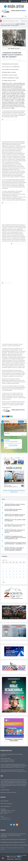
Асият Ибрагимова (11, 58)
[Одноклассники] (4, 416)
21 (16, 574)
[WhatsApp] (10, 416)
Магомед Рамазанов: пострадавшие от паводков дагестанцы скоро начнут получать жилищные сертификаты (14, 549)
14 (16, 571)
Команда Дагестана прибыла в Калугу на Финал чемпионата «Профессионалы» (15, 515)
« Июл (3, 582)
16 (23, 571)
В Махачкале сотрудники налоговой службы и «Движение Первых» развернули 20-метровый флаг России (15, 537)
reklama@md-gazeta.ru (6, 819)
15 (20, 571)
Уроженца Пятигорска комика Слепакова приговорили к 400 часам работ (15, 505)
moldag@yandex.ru (5, 817)
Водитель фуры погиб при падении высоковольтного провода (13, 510)
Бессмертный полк (18, 59)
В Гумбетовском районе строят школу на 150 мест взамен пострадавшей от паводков (15, 531)
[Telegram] (12, 416)
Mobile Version (18, 859)
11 (6, 571)
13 (13, 571)
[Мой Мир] (6, 416)
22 (20, 574)
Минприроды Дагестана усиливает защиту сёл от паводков (15, 520)
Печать (20, 61)
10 (3, 571)
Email (25, 61)
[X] (8, 416)
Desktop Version (10, 859)
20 (13, 574)
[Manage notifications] (3, 858)
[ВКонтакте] (3, 416)
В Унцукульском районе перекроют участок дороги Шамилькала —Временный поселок (15, 543)
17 (3, 574)
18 (6, 574)
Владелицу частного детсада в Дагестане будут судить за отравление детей (15, 525)
